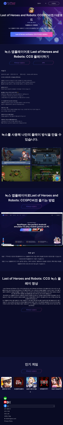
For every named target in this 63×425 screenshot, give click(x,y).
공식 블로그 (7, 408)
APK (43, 63)
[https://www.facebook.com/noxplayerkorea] (5, 405)
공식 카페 (7, 411)
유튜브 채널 (7, 416)
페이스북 (6, 413)
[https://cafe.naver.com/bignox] (5, 398)
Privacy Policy (8, 421)
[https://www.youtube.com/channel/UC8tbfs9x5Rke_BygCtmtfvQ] (5, 402)
